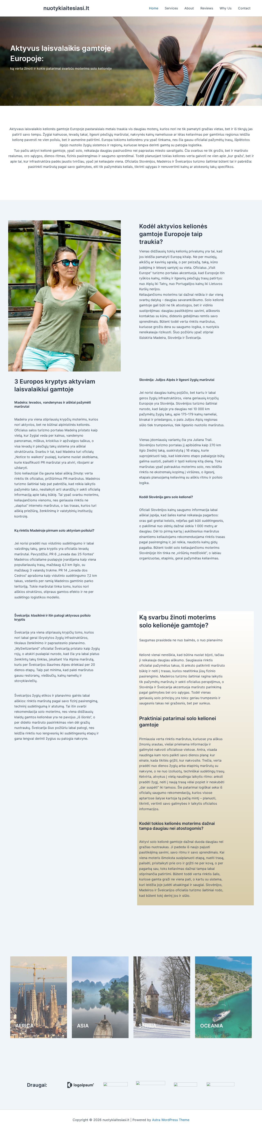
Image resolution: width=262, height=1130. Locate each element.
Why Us (226, 8)
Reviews (206, 8)
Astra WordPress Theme (170, 1120)
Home (153, 8)
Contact (244, 8)
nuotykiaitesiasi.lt (66, 8)
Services (171, 8)
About (189, 8)
